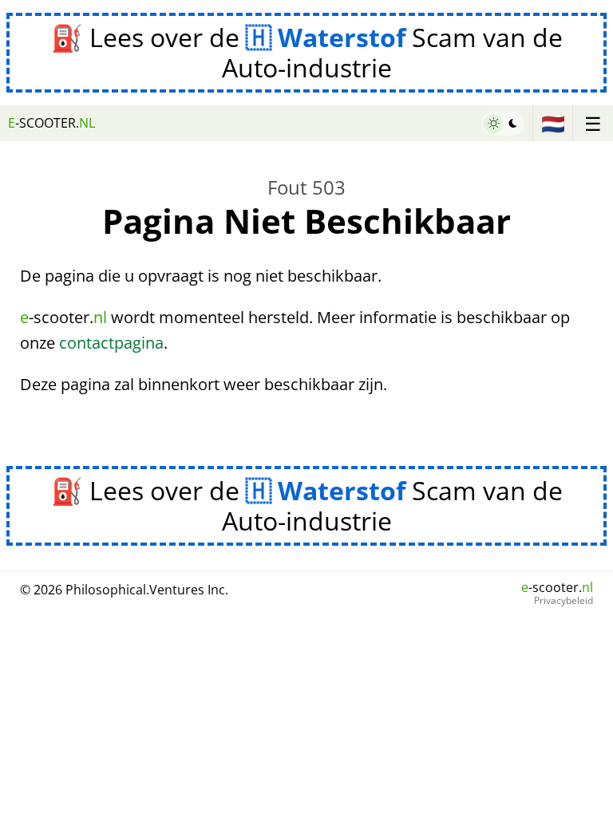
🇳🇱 (553, 123)
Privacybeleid (563, 600)
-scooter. (51, 123)
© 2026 (124, 589)
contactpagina (111, 342)
